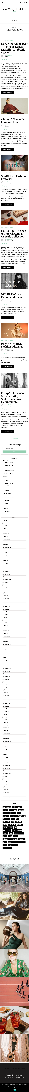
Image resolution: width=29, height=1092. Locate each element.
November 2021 (6, 638)
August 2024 (6, 550)
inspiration (16, 822)
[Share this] (2, 60)
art (13, 807)
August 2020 (6, 679)
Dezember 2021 (6, 636)
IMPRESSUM (7, 1068)
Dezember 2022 (6, 603)
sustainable (17, 842)
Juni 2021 (5, 652)
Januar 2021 (5, 665)
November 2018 (6, 735)
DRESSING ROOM (9, 40)
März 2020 (5, 692)
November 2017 (6, 768)
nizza (22, 833)
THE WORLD (6, 496)
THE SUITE (15, 116)
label (16, 827)
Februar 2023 (6, 598)
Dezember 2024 (6, 539)
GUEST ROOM (7, 488)
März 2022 (5, 628)
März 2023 (5, 595)
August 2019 (6, 711)
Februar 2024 (6, 566)
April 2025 (5, 528)
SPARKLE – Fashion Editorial (13, 177)
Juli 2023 (5, 585)
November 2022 (6, 606)
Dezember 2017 (6, 765)
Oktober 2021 (6, 641)
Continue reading (7, 92)
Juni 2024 (5, 555)
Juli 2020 (5, 682)
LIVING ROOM (7, 493)
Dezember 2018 (6, 733)
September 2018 (7, 741)
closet (21, 810)
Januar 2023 (5, 601)
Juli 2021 (5, 649)
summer (10, 842)
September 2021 (7, 644)
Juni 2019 (5, 717)
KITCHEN (6, 490)
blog (15, 810)
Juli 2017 (5, 779)
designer (13, 816)
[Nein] (27, 1087)
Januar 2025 (5, 536)
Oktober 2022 (6, 609)
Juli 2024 (5, 552)
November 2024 (6, 541)
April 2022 (5, 625)
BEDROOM (6, 480)
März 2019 (5, 725)
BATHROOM (7, 478)
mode (11, 833)
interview (5, 827)
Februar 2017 (6, 792)
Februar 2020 (6, 695)
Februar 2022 (6, 630)
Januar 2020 (6, 698)
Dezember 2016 (6, 797)
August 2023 (5, 582)
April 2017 (5, 787)
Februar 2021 (6, 663)
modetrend (16, 833)
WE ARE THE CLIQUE (9, 473)
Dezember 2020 (7, 668)
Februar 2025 (6, 533)
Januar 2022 (5, 633)
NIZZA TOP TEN (8, 506)
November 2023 (6, 574)
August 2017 (5, 776)
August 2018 (5, 744)
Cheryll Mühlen (9, 55)
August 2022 (5, 614)
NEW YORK (6, 503)
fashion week (6, 818)
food (12, 819)
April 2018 (5, 754)
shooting (15, 836)
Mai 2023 (5, 590)
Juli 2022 (5, 617)
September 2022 (7, 612)
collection (13, 813)
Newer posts (15, 438)
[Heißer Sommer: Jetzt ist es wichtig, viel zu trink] (14, 1020)
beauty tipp (5, 810)
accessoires (7, 807)
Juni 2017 (5, 781)
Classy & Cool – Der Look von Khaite (13, 120)
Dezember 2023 (6, 571)
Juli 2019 (5, 714)
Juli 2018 (5, 746)
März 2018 (5, 757)
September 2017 (7, 773)
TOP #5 (7, 485)
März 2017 (5, 789)
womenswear (7, 848)
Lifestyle (6, 830)
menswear (5, 833)
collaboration (6, 813)
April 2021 (5, 657)
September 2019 (7, 709)
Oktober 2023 (6, 576)
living (14, 830)
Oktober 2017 (6, 771)
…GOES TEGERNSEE (9, 470)
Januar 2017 (5, 795)
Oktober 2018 (6, 738)
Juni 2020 (5, 684)
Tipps (23, 842)
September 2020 (7, 676)
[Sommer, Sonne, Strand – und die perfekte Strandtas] (14, 1048)
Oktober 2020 (6, 673)
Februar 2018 (6, 760)
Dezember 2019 (6, 700)
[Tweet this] (4, 60)
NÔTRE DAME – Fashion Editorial (12, 295)
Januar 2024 (5, 568)
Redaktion (8, 181)
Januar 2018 (5, 762)
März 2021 (5, 660)
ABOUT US (11, 1067)
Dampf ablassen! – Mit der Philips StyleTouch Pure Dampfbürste (12, 397)
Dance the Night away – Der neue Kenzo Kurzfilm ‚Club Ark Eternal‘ (14, 48)
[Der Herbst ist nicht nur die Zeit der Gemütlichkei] (14, 878)
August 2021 (5, 647)
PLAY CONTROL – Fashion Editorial (12, 345)
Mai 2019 (5, 719)
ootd (5, 836)
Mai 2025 (5, 525)
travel (4, 845)
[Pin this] (7, 60)
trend (10, 845)
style (4, 842)
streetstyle (21, 839)
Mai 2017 (5, 784)
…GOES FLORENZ (8, 462)
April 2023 (5, 593)
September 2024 (7, 547)
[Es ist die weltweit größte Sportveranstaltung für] (14, 991)
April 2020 (5, 690)
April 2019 (5, 722)
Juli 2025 (5, 520)
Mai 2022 (5, 622)
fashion (21, 816)
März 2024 (5, 563)
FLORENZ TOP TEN (9, 498)
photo (10, 836)
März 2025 (5, 531)
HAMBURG (6, 500)
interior (19, 825)
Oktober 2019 (6, 706)
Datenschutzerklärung (18, 1068)
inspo (5, 824)
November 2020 (6, 671)
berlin (11, 810)
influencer (6, 821)
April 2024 (5, 560)
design (5, 816)
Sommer (15, 839)
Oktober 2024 (6, 544)
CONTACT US (20, 1067)
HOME (5, 1067)
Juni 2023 (5, 587)
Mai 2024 (5, 558)
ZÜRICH (6, 508)
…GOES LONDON (8, 465)
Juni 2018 (5, 749)
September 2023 (7, 579)
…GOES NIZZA (7, 468)
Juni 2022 (5, 620)
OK (15, 1089)
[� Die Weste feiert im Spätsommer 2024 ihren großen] (14, 906)
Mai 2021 (5, 655)
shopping (7, 839)
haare (17, 818)
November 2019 (6, 703)
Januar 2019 (5, 730)
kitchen (10, 827)
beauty (18, 807)
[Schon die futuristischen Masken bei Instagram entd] (14, 934)
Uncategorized (6, 511)
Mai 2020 (5, 687)
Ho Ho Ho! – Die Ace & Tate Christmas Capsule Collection (13, 233)
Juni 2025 (5, 523)
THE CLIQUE (6, 460)
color (19, 813)
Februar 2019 (6, 727)
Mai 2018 (5, 752)
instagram (12, 824)
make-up (19, 830)
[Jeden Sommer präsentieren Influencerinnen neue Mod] (14, 963)
